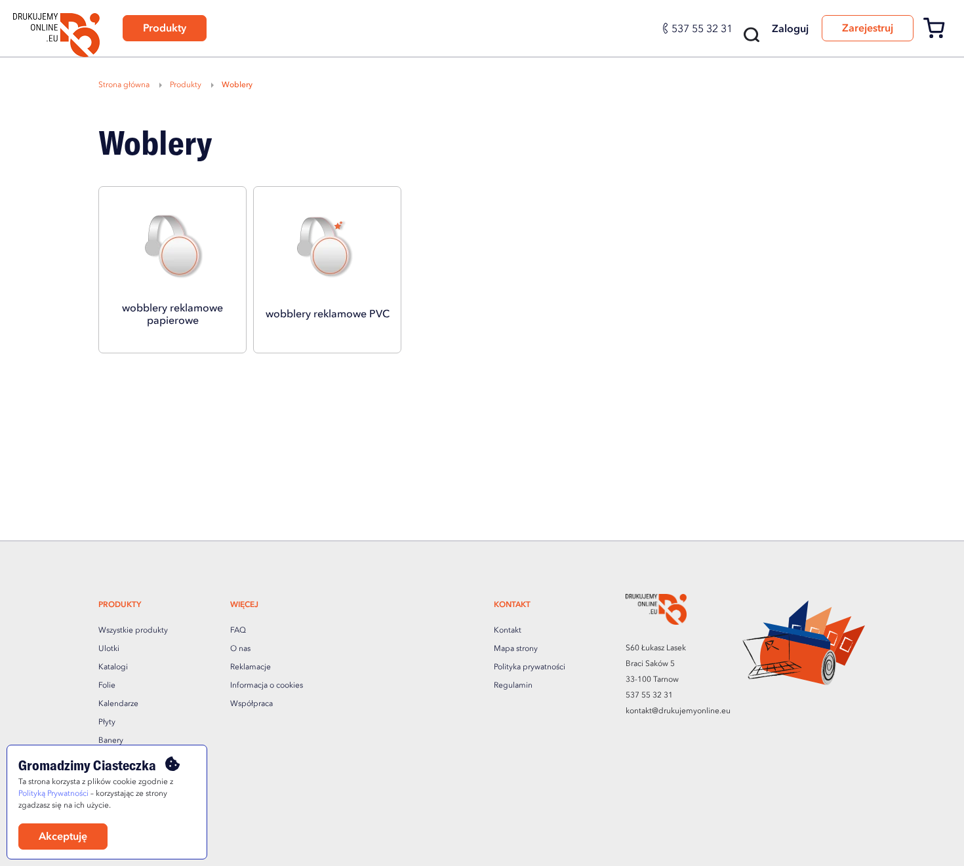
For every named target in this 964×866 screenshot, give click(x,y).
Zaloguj (790, 29)
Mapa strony (516, 649)
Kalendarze (118, 704)
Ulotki (108, 649)
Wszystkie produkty (133, 631)
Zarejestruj (867, 29)
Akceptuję (63, 837)
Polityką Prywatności (53, 794)
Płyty (106, 722)
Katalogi (113, 667)
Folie (106, 686)
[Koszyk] (938, 36)
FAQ (238, 631)
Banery (110, 741)
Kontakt (507, 631)
